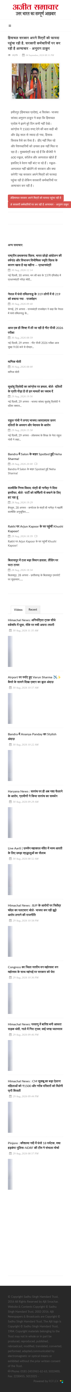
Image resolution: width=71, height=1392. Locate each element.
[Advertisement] (35, 1229)
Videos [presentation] (18, 610)
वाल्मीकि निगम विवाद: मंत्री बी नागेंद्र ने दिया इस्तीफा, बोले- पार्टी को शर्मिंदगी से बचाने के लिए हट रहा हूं (34, 492)
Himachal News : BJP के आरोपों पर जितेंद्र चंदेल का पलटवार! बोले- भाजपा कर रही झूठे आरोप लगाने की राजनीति (34, 910)
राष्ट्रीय (15, 55)
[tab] (18, 610)
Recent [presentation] (33, 609)
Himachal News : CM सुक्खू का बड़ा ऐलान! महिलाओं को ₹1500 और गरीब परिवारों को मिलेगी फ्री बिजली (35, 1086)
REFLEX (54, 1381)
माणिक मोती (14, 361)
